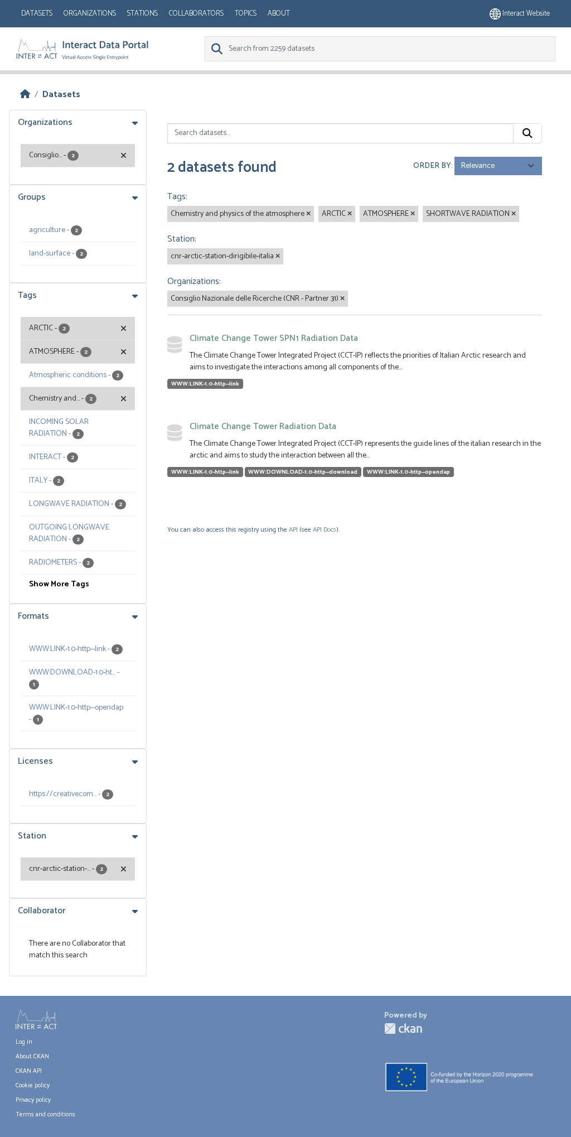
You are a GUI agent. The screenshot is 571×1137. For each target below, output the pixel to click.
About (279, 14)
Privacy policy (33, 1100)
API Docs (324, 529)
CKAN (403, 1028)
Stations (142, 14)
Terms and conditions (45, 1115)
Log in (24, 1042)
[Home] (25, 94)
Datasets (36, 14)
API (293, 529)
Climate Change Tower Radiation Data (263, 426)
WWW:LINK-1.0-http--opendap (408, 472)
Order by (432, 166)
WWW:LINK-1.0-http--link (205, 384)
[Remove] (308, 214)
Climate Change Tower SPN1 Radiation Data (274, 338)
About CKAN (32, 1057)
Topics (246, 14)
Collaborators (196, 14)
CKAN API (29, 1071)
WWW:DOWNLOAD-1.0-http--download (302, 472)
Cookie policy (33, 1086)
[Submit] (527, 133)
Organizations (90, 14)
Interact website (525, 14)
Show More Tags (59, 584)
